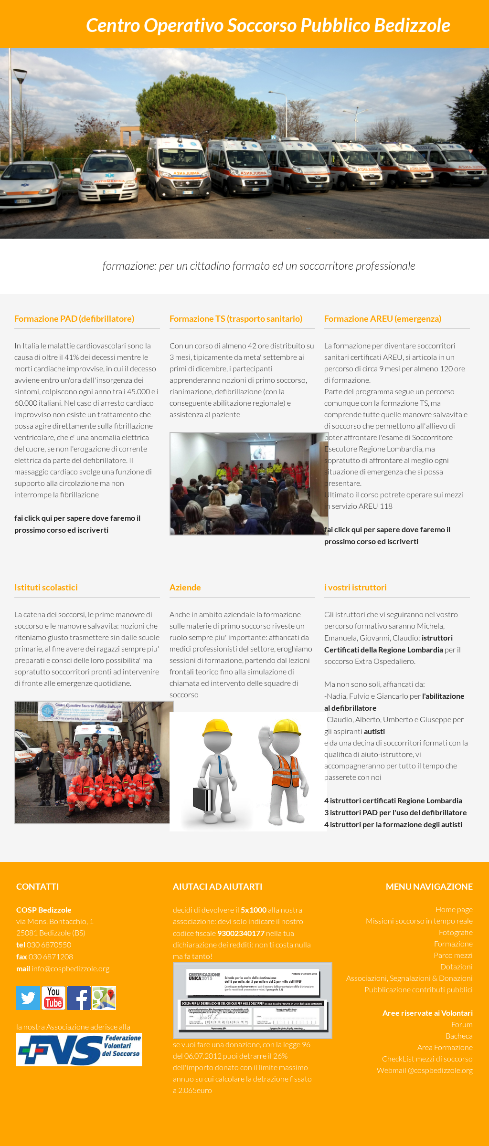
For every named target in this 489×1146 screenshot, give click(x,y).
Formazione (453, 944)
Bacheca (459, 1036)
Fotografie (456, 932)
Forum (462, 1024)
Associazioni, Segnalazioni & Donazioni (409, 978)
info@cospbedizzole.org (70, 969)
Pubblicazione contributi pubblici (418, 990)
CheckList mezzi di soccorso (427, 1059)
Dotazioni (456, 967)
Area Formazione (445, 1047)
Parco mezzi (453, 955)
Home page (454, 909)
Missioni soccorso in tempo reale (419, 921)
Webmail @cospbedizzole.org (425, 1070)
